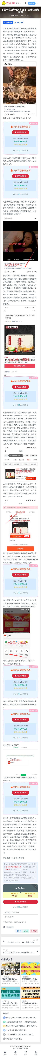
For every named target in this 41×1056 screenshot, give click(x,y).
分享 (19, 931)
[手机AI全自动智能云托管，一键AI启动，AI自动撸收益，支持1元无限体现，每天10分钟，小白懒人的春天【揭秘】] (30, 993)
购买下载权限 (21, 902)
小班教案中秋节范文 (14, 1038)
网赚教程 (23, 15)
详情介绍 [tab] (9, 22)
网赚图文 (10, 927)
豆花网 (17, 1046)
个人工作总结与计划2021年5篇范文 (20, 1034)
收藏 (26, 931)
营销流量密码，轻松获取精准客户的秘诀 (29, 980)
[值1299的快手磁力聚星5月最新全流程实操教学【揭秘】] (10, 993)
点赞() (34, 931)
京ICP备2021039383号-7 (20, 1048)
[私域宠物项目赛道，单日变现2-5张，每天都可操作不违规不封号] (10, 968)
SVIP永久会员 (31, 894)
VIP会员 (15, 894)
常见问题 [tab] (20, 22)
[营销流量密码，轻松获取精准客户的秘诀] (30, 968)
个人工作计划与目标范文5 (16, 1030)
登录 (32, 3)
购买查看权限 (21, 132)
